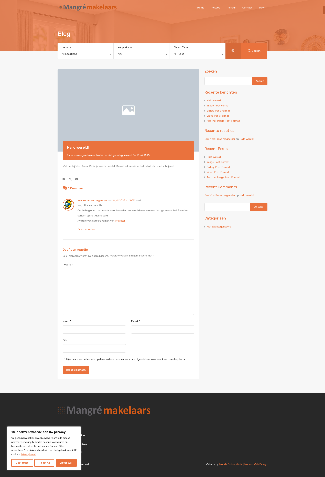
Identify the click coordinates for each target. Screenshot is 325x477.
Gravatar (120, 220)
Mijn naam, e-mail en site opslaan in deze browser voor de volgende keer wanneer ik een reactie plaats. (125, 359)
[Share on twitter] (70, 179)
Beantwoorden (86, 229)
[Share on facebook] (63, 179)
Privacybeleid (28, 454)
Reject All (44, 462)
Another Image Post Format (223, 120)
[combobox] (85, 55)
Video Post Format (218, 115)
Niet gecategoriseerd (120, 155)
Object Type (181, 47)
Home (200, 7)
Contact (247, 7)
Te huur (231, 7)
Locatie (66, 47)
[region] (44, 448)
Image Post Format (218, 105)
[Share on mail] (76, 179)
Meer (262, 7)
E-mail (135, 321)
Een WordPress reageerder (92, 200)
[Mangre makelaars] (87, 10)
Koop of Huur (126, 47)
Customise (22, 462)
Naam (67, 321)
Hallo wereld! (214, 100)
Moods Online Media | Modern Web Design (243, 464)
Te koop (215, 7)
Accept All (66, 462)
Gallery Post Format (218, 110)
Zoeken (210, 71)
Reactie (68, 264)
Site (65, 340)
